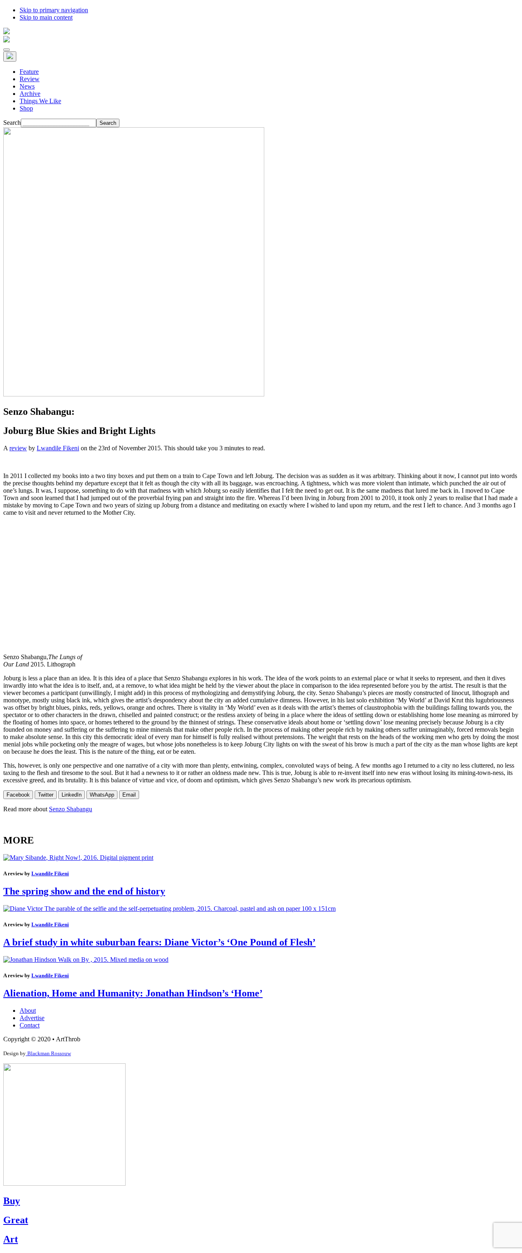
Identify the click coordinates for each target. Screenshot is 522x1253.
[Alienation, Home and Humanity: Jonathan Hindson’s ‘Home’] (85, 959)
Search (12, 122)
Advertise (32, 1017)
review (18, 448)
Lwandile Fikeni (58, 448)
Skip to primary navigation (54, 10)
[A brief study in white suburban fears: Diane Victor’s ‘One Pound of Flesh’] (169, 908)
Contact (30, 1025)
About (28, 1010)
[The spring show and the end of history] (78, 857)
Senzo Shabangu (70, 809)
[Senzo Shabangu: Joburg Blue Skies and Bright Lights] (133, 394)
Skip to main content (46, 17)
